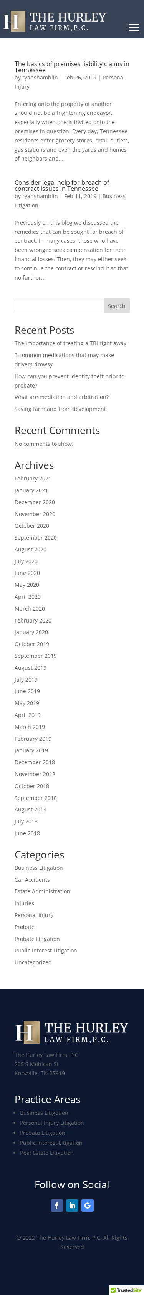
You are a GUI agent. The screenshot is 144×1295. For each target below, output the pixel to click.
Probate (25, 927)
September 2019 (36, 655)
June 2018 (27, 833)
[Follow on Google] (87, 1205)
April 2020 (28, 596)
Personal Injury (34, 915)
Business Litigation (39, 867)
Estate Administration (42, 891)
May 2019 (27, 703)
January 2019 (31, 750)
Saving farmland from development (60, 408)
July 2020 (26, 561)
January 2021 (31, 490)
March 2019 (30, 726)
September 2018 (36, 798)
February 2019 (33, 738)
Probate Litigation (37, 938)
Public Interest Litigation (46, 950)
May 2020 (27, 584)
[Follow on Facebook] (57, 1205)
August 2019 (30, 667)
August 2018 (30, 809)
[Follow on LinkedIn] (72, 1205)
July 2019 (26, 679)
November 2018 (35, 774)
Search (117, 306)
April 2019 (28, 715)
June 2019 (27, 691)
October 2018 (32, 786)
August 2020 (30, 549)
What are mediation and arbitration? (62, 397)
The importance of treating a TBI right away (70, 343)
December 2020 (35, 502)
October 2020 (32, 525)
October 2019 (32, 644)
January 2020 (31, 632)
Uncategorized (33, 962)
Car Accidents (32, 879)
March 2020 (30, 608)
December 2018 (35, 762)
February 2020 (33, 620)
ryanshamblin (40, 77)
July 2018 (26, 821)
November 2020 (35, 514)
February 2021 (33, 478)
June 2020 (27, 572)
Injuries (24, 903)
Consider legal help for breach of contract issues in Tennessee (62, 185)
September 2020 (36, 537)
